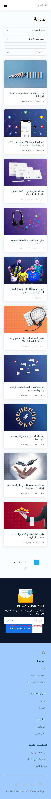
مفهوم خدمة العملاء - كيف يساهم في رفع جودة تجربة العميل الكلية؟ (27, 339)
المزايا (42, 669)
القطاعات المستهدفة (36, 682)
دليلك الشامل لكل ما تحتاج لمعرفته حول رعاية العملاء (27, 437)
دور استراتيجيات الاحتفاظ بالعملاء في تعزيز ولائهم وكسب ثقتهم (26, 388)
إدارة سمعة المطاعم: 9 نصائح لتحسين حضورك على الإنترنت (28, 535)
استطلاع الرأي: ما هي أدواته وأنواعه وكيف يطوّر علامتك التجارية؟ (26, 192)
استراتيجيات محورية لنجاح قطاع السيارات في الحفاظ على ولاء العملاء (25, 486)
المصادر (41, 701)
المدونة (42, 708)
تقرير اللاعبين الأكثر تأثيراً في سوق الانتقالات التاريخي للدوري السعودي (26, 290)
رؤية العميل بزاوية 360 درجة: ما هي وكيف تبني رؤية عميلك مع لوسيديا (26, 143)
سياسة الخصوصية (39, 753)
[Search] (7, 52)
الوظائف (41, 727)
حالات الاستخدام (38, 675)
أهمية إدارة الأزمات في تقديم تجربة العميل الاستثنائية (26, 94)
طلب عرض (40, 734)
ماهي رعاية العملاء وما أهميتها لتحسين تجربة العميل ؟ (27, 241)
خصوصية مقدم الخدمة (37, 759)
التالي (25, 568)
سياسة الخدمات (40, 766)
